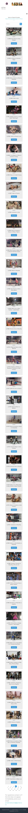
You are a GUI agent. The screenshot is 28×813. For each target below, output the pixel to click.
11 (18, 787)
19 (13, 790)
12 (21, 787)
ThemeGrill (20, 809)
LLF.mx (3, 7)
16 (17, 789)
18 (10, 790)
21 (19, 790)
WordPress (16, 811)
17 (20, 789)
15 (14, 789)
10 (15, 787)
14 (11, 789)
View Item (14, 43)
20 (16, 790)
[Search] (21, 24)
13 (8, 789)
